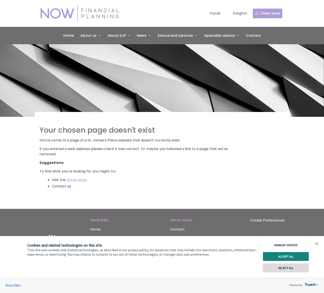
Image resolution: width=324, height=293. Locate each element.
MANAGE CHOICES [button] (286, 245)
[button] (316, 244)
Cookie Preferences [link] (267, 220)
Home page (77, 179)
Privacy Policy (13, 285)
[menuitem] (68, 35)
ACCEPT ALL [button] (286, 256)
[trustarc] (311, 283)
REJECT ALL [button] (286, 268)
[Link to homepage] (83, 13)
